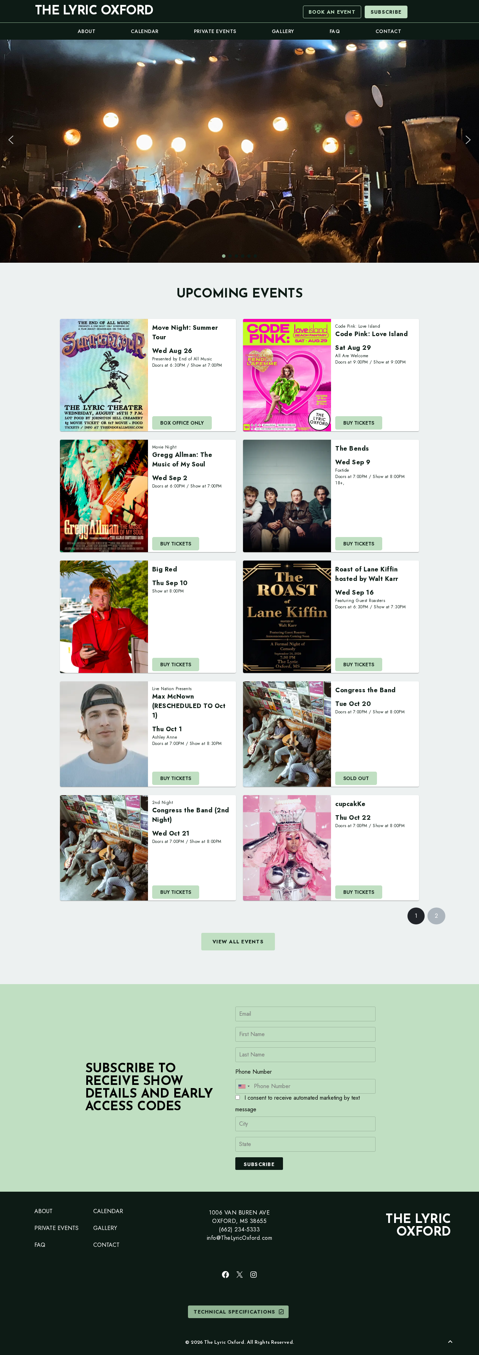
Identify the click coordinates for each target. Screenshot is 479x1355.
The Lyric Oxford (94, 11)
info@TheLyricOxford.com (239, 1238)
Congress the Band (365, 690)
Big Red (164, 569)
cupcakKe (350, 804)
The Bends (352, 448)
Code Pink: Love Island (371, 334)
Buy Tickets (358, 422)
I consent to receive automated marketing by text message (297, 1103)
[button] (10, 139)
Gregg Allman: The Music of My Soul (182, 459)
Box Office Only (182, 422)
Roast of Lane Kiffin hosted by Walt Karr (366, 574)
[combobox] (244, 1086)
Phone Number (253, 1072)
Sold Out (356, 778)
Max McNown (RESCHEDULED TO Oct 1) (189, 706)
